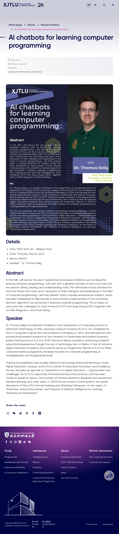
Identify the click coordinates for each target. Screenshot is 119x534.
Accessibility (108, 524)
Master (36, 462)
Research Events (50, 24)
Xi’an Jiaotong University (101, 457)
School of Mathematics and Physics (26, 72)
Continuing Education (43, 472)
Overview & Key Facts (71, 457)
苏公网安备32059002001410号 (48, 524)
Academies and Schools (16, 462)
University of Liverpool (99, 462)
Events (31, 24)
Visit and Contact (69, 478)
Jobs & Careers (68, 467)
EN (89, 5)
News (63, 472)
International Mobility (15, 467)
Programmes (11, 457)
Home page (15, 24)
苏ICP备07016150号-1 (35, 524)
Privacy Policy (91, 524)
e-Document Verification (17, 472)
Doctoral (37, 467)
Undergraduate (40, 457)
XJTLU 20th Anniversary (72, 462)
